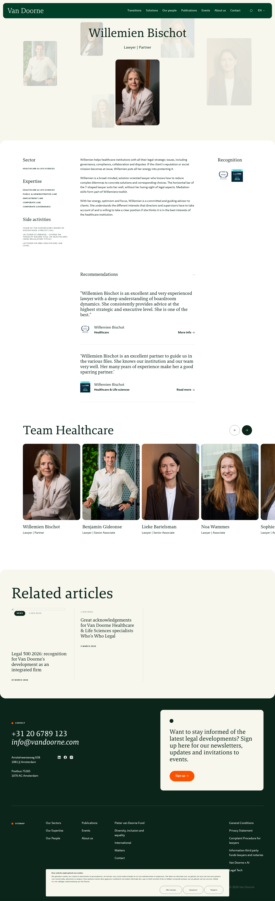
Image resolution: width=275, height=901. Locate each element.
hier (53, 881)
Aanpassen (193, 890)
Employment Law (33, 198)
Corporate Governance (37, 207)
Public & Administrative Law (40, 194)
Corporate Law (32, 203)
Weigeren (213, 890)
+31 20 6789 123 (39, 734)
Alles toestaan (171, 890)
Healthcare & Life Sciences (39, 169)
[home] (25, 10)
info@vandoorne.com (45, 742)
